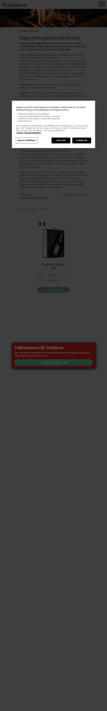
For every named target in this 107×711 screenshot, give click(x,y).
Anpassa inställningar (26, 140)
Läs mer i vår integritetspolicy (29, 133)
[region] (53, 124)
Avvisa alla (60, 140)
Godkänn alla (81, 140)
